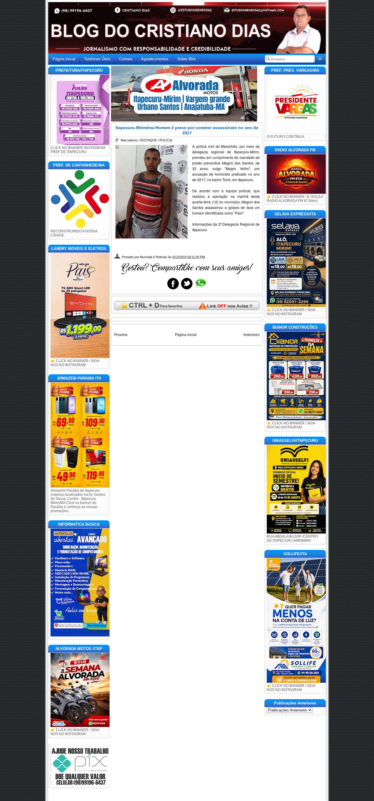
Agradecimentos (155, 59)
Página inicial (186, 335)
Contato (125, 59)
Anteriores (251, 335)
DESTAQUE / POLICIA (156, 140)
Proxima (120, 335)
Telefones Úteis (97, 59)
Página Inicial (64, 59)
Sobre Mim (186, 59)
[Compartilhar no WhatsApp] (200, 289)
